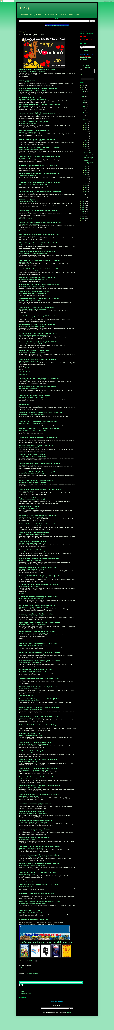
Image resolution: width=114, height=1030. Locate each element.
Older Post (72, 971)
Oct (84, 102)
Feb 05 (86, 183)
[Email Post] (36, 960)
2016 (83, 205)
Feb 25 (86, 127)
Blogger (69, 1012)
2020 (83, 197)
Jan (84, 194)
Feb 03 (86, 187)
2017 (83, 203)
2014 (83, 209)
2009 (83, 220)
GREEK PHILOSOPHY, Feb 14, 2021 (88, 162)
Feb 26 (86, 125)
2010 (83, 218)
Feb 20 (86, 138)
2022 (83, 94)
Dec (84, 98)
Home (47, 971)
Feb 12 (86, 168)
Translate (85, 50)
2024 (83, 89)
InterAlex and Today (26, 993)
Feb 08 (86, 176)
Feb (84, 119)
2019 (83, 199)
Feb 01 (86, 191)
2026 (83, 85)
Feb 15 (86, 148)
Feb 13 (86, 166)
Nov (84, 100)
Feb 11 (86, 170)
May (84, 112)
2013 (83, 211)
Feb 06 (86, 181)
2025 (83, 87)
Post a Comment (25, 967)
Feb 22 (86, 133)
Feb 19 (86, 140)
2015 (83, 207)
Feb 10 (86, 172)
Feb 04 (86, 185)
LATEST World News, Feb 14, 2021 (88, 154)
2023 (83, 91)
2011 (83, 216)
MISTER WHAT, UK (85, 57)
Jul (84, 108)
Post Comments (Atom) (32, 973)
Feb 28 (86, 121)
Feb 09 (86, 174)
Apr (84, 115)
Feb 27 (86, 123)
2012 (83, 214)
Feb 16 (86, 146)
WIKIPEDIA (83, 59)
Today (24, 8)
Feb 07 (86, 179)
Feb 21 (86, 136)
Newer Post (22, 971)
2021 (83, 96)
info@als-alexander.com (32, 942)
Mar (84, 117)
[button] (20, 73)
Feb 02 (86, 189)
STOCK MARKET (85, 56)
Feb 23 (86, 131)
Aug (84, 106)
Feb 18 (86, 142)
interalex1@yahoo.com (61, 942)
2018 (83, 201)
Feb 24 (86, 129)
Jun (84, 110)
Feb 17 (86, 144)
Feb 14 (86, 150)
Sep (84, 104)
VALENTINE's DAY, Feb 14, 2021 (89, 158)
